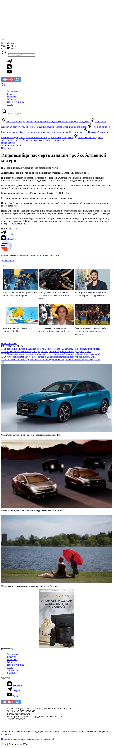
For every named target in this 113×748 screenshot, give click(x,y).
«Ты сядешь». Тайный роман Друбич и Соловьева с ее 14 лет (54, 329)
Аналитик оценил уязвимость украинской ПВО (17, 329)
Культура (11, 657)
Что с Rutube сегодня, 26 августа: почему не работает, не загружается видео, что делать (52, 138)
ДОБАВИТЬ (7, 260)
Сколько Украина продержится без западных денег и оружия (20, 294)
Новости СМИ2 (9, 343)
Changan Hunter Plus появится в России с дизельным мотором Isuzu (54, 295)
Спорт (10, 667)
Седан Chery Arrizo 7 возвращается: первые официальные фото (31, 435)
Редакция (11, 672)
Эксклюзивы (13, 670)
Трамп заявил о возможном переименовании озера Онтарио (29, 586)
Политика (12, 659)
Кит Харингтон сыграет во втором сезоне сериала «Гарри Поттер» (91, 294)
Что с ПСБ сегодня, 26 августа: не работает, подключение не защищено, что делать (48, 121)
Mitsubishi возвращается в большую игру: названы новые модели (32, 510)
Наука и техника (15, 665)
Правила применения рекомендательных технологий (28, 739)
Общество (6, 148)
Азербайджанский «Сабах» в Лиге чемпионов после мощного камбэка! (91, 331)
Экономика (12, 654)
